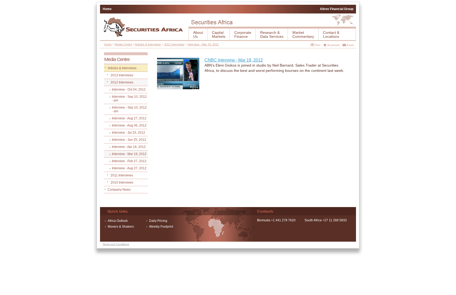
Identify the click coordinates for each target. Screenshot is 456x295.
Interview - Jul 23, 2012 (128, 132)
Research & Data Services (271, 34)
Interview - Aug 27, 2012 (129, 118)
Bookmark (333, 45)
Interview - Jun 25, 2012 (129, 140)
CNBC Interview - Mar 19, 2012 (234, 60)
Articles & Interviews (148, 44)
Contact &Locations (331, 34)
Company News (119, 189)
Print (317, 45)
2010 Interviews (122, 182)
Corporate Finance (242, 34)
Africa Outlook (118, 221)
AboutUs (198, 34)
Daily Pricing (158, 221)
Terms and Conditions (116, 244)
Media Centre (123, 44)
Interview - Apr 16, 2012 (129, 147)
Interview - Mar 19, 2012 (203, 44)
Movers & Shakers (121, 226)
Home (107, 9)
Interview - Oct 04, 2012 (129, 89)
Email (350, 45)
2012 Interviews (174, 44)
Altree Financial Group (336, 9)
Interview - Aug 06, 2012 (129, 125)
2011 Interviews (122, 175)
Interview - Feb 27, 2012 (129, 161)
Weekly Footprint (161, 226)
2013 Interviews (122, 75)
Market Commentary (303, 34)
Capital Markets (218, 34)
